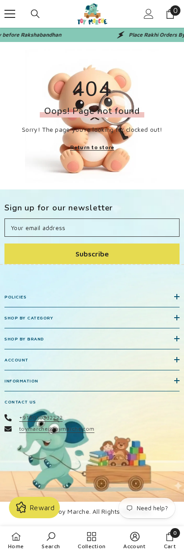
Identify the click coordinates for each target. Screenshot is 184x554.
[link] (51, 540)
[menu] (9, 13)
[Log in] (149, 14)
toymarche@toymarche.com (56, 428)
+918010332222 (41, 417)
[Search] (35, 13)
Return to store (92, 147)
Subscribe (92, 254)
